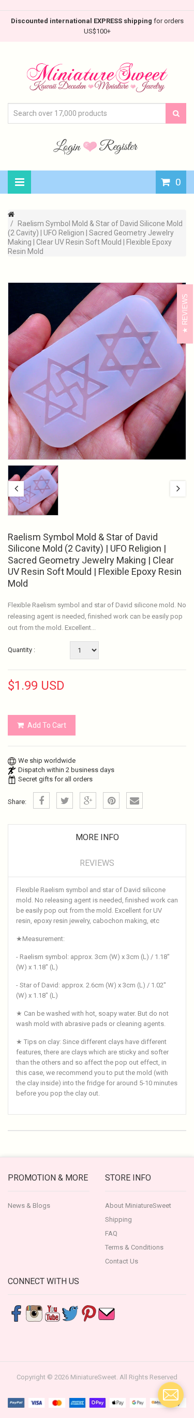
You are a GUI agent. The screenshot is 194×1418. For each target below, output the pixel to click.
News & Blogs (29, 1205)
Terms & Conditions (134, 1247)
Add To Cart (46, 725)
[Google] (88, 800)
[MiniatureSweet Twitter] (70, 1313)
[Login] (68, 146)
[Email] (134, 800)
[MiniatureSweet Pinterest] (88, 1313)
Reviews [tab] (97, 863)
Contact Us (121, 1261)
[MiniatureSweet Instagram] (34, 1313)
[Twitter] (64, 800)
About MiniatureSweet (138, 1205)
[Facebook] (41, 800)
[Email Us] (106, 1313)
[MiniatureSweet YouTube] (52, 1313)
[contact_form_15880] (171, 1395)
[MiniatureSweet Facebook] (16, 1313)
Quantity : (21, 650)
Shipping (118, 1219)
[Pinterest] (111, 800)
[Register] (118, 146)
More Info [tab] (97, 837)
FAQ (111, 1233)
